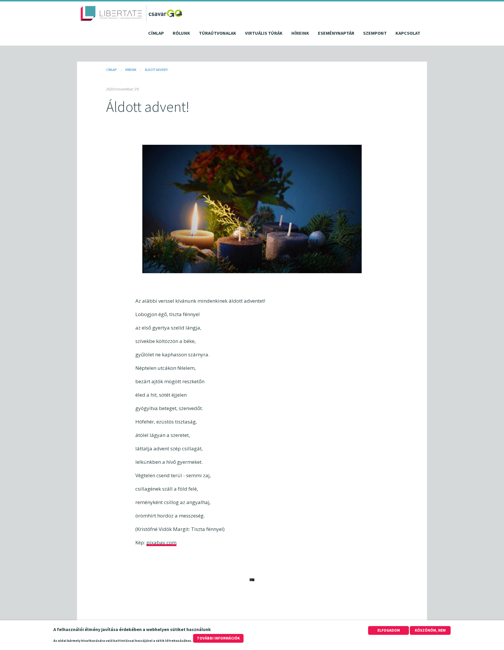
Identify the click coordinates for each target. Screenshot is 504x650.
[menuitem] (156, 34)
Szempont (375, 33)
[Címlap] (111, 13)
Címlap (156, 33)
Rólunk (181, 33)
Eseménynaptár (336, 33)
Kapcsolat (408, 33)
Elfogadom (388, 630)
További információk (218, 638)
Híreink (300, 33)
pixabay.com (161, 542)
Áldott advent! (156, 70)
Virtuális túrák (264, 33)
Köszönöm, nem (430, 630)
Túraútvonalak (217, 33)
